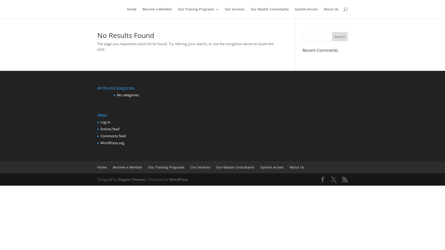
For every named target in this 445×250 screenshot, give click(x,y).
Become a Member (157, 9)
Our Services (235, 9)
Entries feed (110, 129)
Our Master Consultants (270, 9)
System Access (306, 9)
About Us (331, 9)
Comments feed (113, 136)
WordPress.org (112, 143)
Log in (105, 122)
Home (132, 9)
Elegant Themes (132, 179)
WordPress (178, 179)
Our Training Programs (196, 9)
